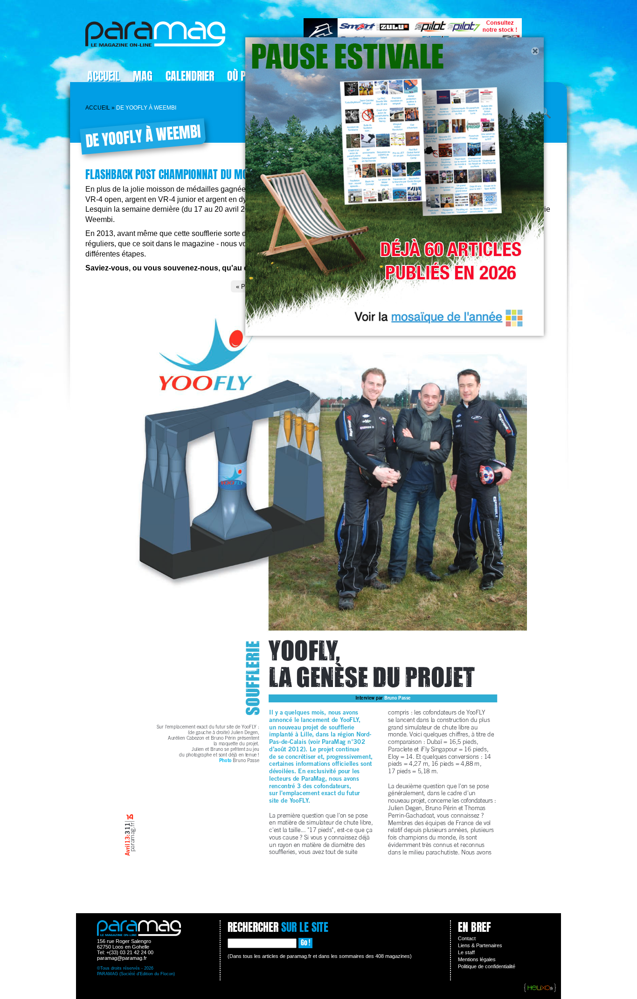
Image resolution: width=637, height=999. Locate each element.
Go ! (305, 943)
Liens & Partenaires (480, 945)
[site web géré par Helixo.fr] (540, 988)
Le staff (466, 952)
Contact (467, 938)
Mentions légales (477, 959)
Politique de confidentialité (486, 966)
